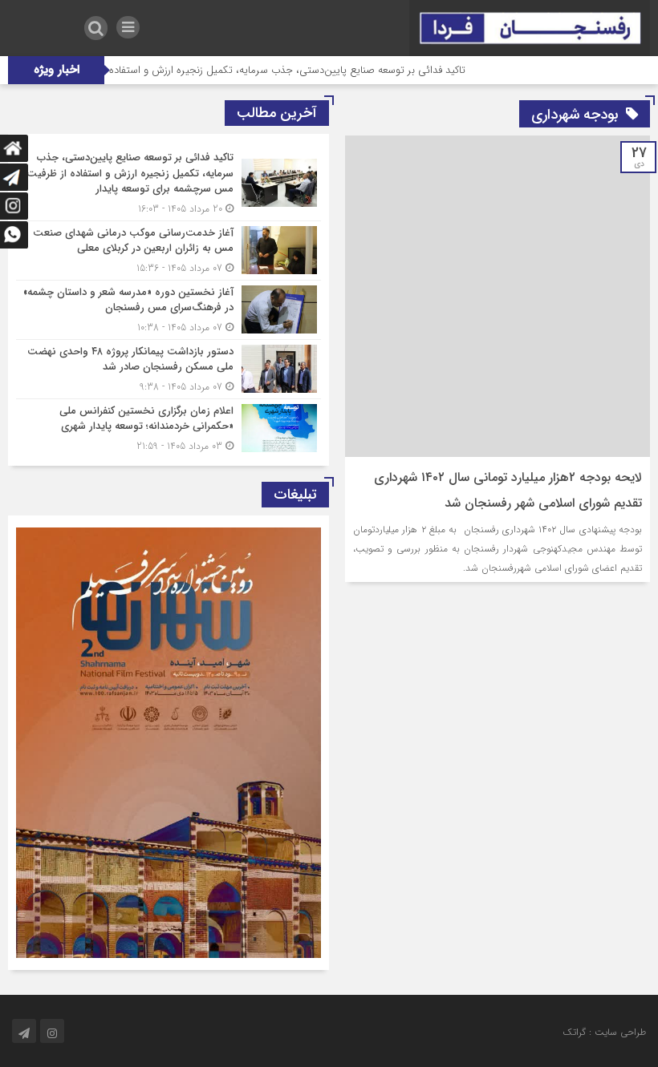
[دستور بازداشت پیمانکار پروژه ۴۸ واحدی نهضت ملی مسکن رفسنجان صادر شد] (168, 369)
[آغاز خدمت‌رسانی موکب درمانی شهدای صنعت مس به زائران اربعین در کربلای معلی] (168, 250)
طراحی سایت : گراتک (604, 1032)
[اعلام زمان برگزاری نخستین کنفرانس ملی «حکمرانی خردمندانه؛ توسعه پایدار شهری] (168, 426)
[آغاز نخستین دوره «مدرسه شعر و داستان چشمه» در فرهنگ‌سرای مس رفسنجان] (168, 310)
